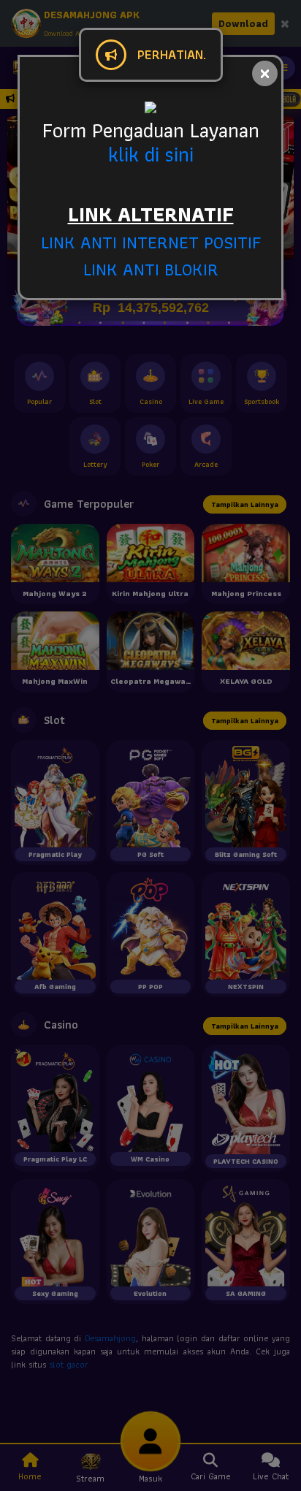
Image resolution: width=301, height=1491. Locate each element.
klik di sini (151, 154)
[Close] (265, 73)
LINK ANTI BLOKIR (150, 269)
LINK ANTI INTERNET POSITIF (151, 242)
